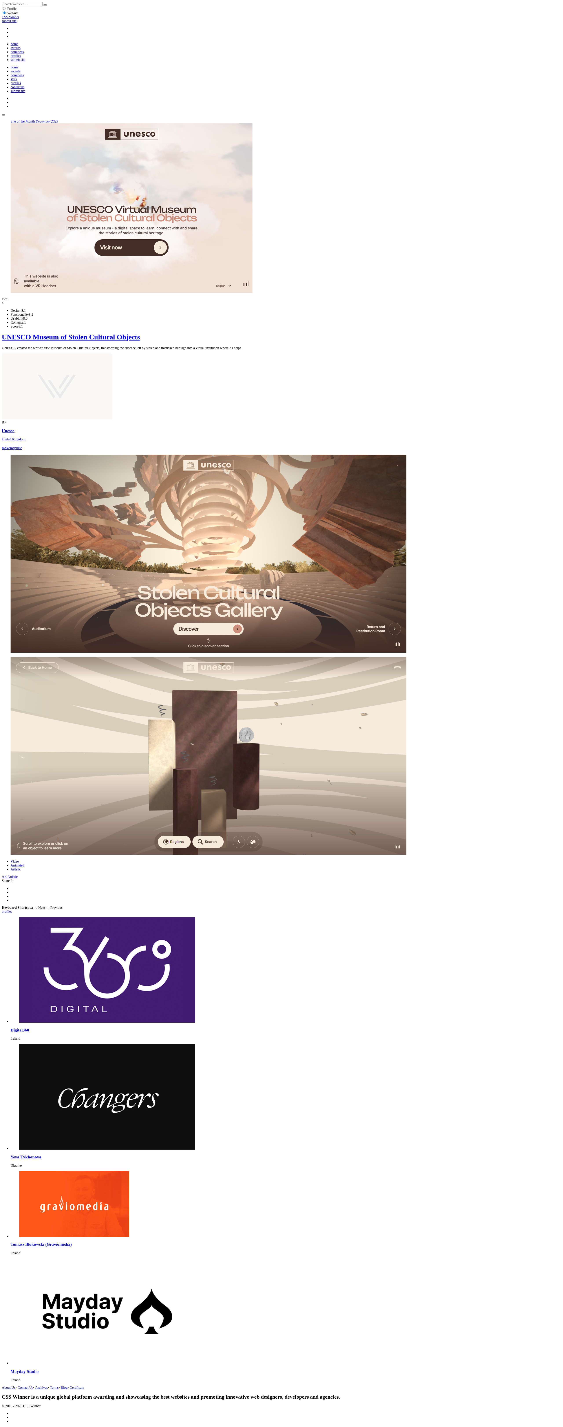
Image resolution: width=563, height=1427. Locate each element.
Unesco (8, 431)
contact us (17, 87)
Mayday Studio (25, 1371)
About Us (8, 1387)
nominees (17, 52)
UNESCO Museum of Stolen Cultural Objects (71, 337)
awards (15, 48)
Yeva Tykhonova (26, 1157)
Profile (11, 9)
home (14, 44)
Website (12, 13)
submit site (9, 21)
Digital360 (20, 1030)
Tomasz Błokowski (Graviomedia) (41, 1244)
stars (14, 79)
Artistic (16, 869)
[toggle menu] (3, 115)
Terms (54, 1387)
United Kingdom (13, 439)
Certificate (77, 1387)
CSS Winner (10, 17)
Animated (17, 865)
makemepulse (12, 448)
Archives (41, 1387)
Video (15, 861)
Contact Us (25, 1387)
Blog (64, 1387)
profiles (16, 56)
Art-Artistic (10, 877)
